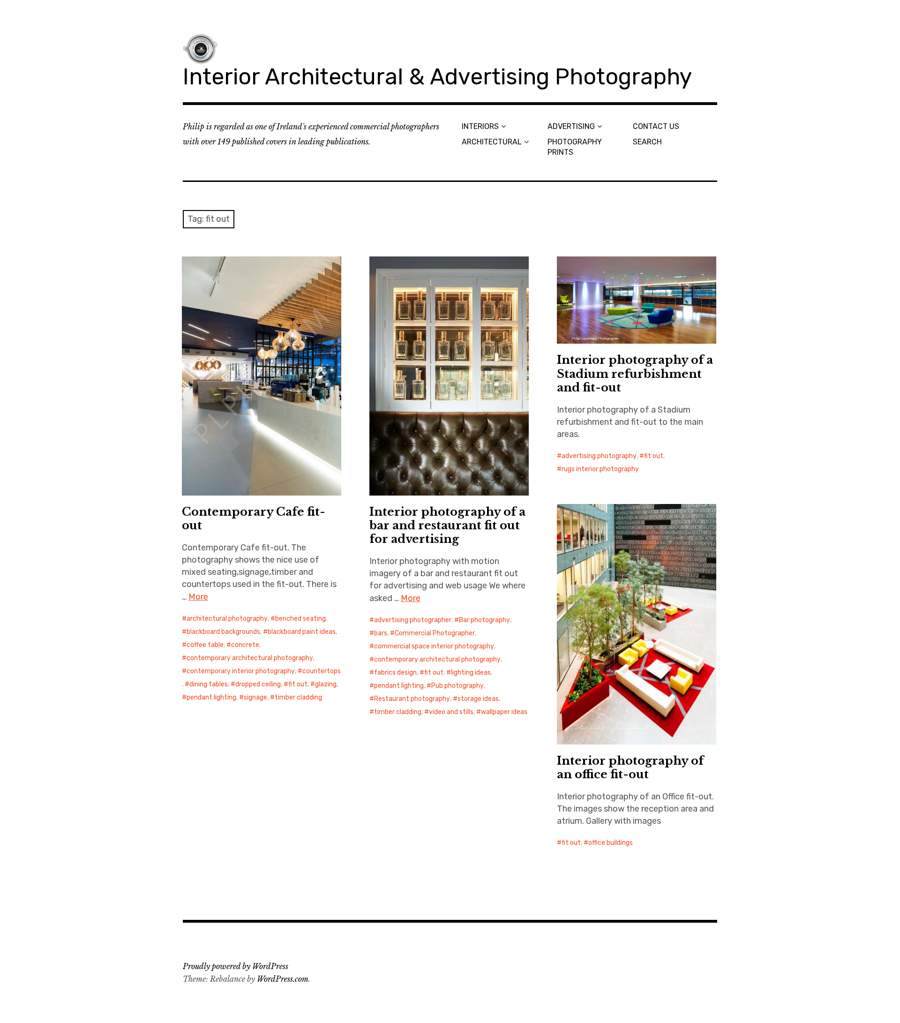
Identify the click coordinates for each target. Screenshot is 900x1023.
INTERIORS (480, 126)
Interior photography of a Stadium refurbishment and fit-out (635, 373)
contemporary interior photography (241, 671)
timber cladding (298, 697)
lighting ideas (471, 673)
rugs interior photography (600, 469)
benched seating (300, 619)
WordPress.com (282, 979)
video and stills (451, 712)
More (198, 597)
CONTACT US (656, 126)
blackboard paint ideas (302, 632)
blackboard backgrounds (223, 632)
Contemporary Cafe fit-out (253, 518)
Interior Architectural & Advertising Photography (437, 76)
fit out (298, 684)
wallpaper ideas (504, 712)
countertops (321, 671)
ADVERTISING (571, 126)
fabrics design (395, 673)
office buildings (610, 843)
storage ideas (478, 699)
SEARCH (647, 141)
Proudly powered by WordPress (235, 966)
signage (255, 697)
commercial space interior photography (434, 646)
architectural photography (227, 619)
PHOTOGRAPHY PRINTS (575, 146)
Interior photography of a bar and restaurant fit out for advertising (447, 525)
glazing (326, 684)
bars (380, 633)
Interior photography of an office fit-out (630, 767)
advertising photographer (412, 620)
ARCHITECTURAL (492, 141)
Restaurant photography (412, 699)
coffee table (205, 645)
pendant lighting (211, 697)
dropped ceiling (258, 684)
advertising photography (599, 456)
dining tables (208, 684)
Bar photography (484, 620)
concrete (245, 645)
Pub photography (457, 686)
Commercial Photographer (435, 633)
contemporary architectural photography (250, 658)
